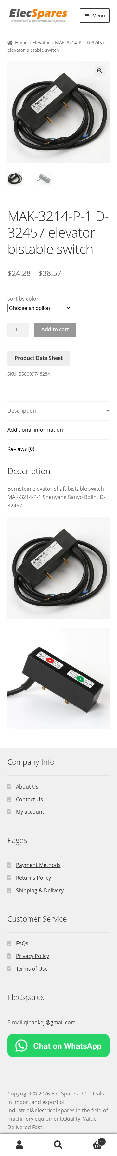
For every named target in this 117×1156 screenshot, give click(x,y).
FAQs (22, 943)
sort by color (23, 298)
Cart (90, 1139)
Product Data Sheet (39, 357)
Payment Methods (38, 865)
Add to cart (55, 329)
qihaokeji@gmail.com (50, 1022)
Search (58, 1145)
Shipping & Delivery (40, 890)
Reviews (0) (20, 448)
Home (21, 42)
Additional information (35, 429)
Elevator (41, 42)
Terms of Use (32, 968)
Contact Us (29, 799)
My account (30, 811)
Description (21, 410)
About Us (27, 786)
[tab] (58, 411)
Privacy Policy (32, 956)
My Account (19, 1145)
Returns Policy (33, 877)
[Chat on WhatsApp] (58, 1045)
